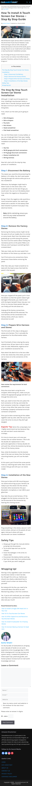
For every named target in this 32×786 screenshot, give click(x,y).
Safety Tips (5, 83)
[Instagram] (9, 753)
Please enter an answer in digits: (12, 711)
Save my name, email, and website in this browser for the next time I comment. (15, 705)
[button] (27, 2)
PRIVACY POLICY (7, 774)
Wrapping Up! (6, 85)
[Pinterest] (12, 753)
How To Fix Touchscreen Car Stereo (13, 613)
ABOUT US (5, 768)
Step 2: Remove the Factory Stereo (15, 76)
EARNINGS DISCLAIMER (9, 776)
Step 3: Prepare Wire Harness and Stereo (17, 78)
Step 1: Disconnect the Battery (13, 74)
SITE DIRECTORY (7, 765)
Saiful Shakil (6, 23)
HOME (4, 762)
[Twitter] (6, 753)
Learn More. (5, 9)
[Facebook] (3, 753)
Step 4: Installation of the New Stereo (16, 81)
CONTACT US (6, 771)
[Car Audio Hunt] (9, 2)
